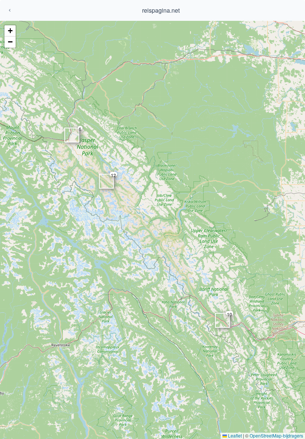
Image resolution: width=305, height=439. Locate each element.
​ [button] (228, 315)
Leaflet (234, 435)
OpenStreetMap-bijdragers (276, 435)
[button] (10, 30)
